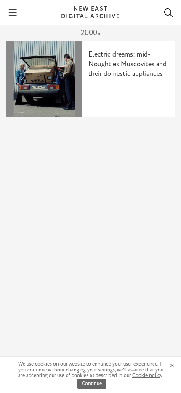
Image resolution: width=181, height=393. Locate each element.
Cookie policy (147, 375)
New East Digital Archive (90, 12)
